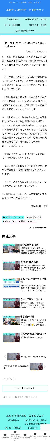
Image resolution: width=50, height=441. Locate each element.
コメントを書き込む (25, 388)
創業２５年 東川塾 (37, 428)
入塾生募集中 (13, 420)
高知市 (32, 221)
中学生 (38, 217)
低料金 (7, 221)
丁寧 (30, 217)
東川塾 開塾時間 (13, 428)
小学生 (23, 221)
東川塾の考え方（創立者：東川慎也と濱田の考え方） (37, 422)
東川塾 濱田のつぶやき (14, 217)
